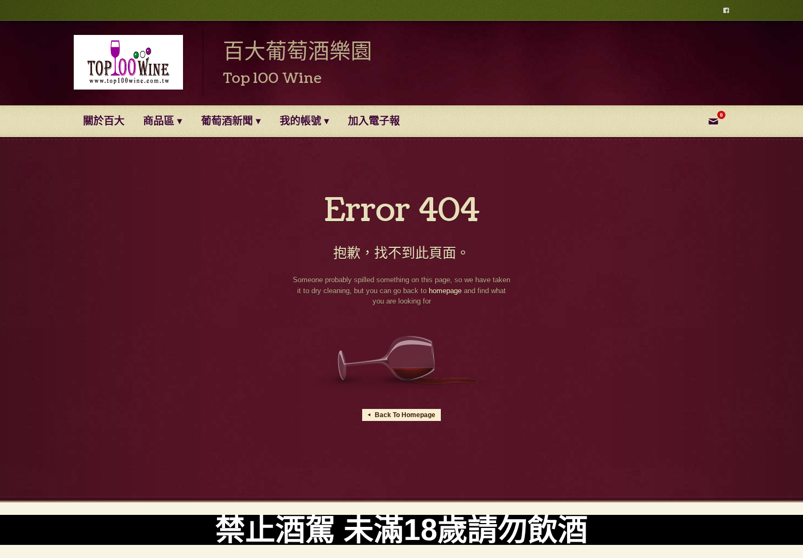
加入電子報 (374, 121)
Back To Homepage (401, 415)
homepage (445, 291)
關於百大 (104, 121)
